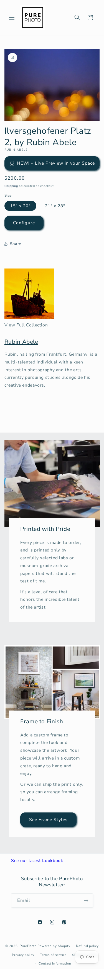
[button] (11, 17)
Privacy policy (23, 955)
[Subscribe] (86, 900)
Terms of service (53, 955)
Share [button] (15, 243)
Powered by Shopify (53, 946)
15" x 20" (20, 206)
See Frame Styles (48, 819)
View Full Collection (26, 325)
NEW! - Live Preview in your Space (56, 163)
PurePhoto (28, 946)
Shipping (11, 186)
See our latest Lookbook (37, 861)
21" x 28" (55, 206)
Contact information (55, 963)
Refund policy (87, 946)
